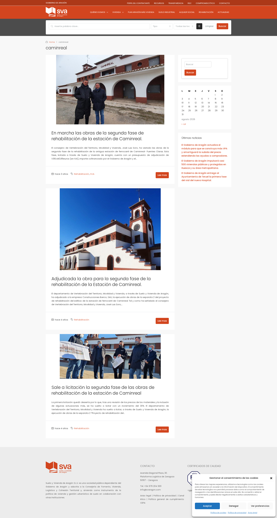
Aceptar (207, 505)
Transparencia (175, 3)
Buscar (222, 26)
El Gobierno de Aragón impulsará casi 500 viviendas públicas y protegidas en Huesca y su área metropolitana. (203, 164)
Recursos (159, 3)
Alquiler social (186, 12)
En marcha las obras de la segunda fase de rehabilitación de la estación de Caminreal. (98, 136)
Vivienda (116, 12)
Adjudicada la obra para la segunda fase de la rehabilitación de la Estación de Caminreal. (101, 282)
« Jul (183, 124)
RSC (189, 3)
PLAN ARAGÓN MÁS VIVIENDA (141, 12)
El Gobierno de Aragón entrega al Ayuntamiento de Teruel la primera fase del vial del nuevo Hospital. (204, 177)
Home (52, 42)
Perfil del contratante (138, 3)
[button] (271, 478)
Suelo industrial (167, 12)
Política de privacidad (237, 512)
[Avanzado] (199, 26)
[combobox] (161, 26)
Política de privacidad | (166, 495)
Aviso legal (252, 512)
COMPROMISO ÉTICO (205, 3)
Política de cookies (218, 512)
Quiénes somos (97, 12)
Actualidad (223, 12)
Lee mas (162, 175)
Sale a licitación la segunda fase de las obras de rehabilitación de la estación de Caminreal (103, 390)
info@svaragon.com (150, 489)
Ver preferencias (260, 505)
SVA (92, 173)
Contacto (224, 3)
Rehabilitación (206, 12)
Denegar (234, 505)
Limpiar (209, 26)
